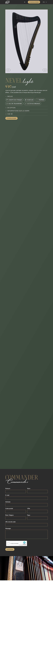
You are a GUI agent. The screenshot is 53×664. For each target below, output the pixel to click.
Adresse (7, 502)
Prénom (7, 488)
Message (8, 528)
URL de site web (10, 522)
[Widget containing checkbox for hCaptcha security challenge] (16, 543)
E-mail (7, 495)
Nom (28, 488)
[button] (24, 2)
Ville (28, 508)
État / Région (9, 515)
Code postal (9, 508)
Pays (28, 515)
